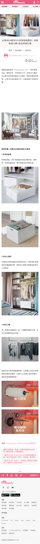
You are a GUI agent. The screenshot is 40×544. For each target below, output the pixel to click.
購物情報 (11, 505)
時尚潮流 (15, 6)
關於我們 (4, 530)
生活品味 (25, 6)
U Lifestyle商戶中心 (15, 530)
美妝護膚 (4, 6)
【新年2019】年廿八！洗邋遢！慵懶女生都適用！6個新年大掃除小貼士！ (20, 462)
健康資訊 (34, 502)
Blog (34, 520)
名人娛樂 (35, 6)
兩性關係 (4, 505)
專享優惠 (11, 508)
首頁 (10, 50)
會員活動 (4, 508)
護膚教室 (33, 475)
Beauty (28, 520)
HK (11, 520)
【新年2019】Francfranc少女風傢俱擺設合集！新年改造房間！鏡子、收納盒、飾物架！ (20, 456)
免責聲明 (25, 530)
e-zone (4, 523)
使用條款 (33, 530)
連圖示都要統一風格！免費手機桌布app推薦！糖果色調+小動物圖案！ (19, 450)
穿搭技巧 (28, 50)
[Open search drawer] (38, 2)
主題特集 (34, 505)
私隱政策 (4, 533)
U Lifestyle (5, 520)
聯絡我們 (11, 533)
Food (22, 520)
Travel (16, 520)
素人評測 (19, 505)
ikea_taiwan (11, 443)
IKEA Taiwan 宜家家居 (27, 443)
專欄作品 (26, 505)
